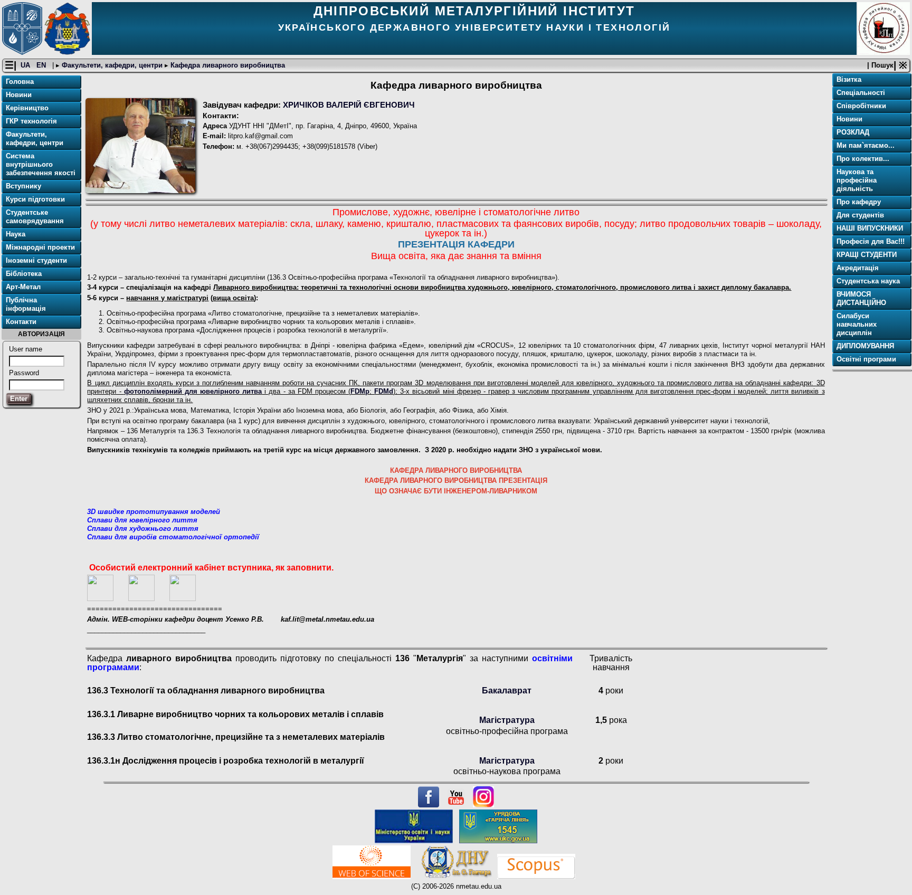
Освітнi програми (866, 359)
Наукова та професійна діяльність (857, 180)
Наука (15, 234)
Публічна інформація (26, 304)
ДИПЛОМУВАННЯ (865, 346)
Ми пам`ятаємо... (866, 145)
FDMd (383, 391)
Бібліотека (24, 274)
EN (42, 65)
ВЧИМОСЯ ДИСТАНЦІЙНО (861, 298)
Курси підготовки (35, 199)
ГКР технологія (31, 121)
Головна (20, 81)
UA (26, 65)
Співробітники (861, 106)
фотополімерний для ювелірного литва (193, 391)
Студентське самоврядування (35, 216)
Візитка (849, 79)
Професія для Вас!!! (871, 241)
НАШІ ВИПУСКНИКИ (870, 228)
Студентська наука (868, 281)
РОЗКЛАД (853, 132)
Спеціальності (861, 93)
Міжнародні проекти (40, 247)
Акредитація (858, 268)
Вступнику (23, 186)
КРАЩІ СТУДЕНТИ (867, 255)
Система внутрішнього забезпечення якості (40, 164)
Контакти (21, 322)
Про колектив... (863, 159)
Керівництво (27, 108)
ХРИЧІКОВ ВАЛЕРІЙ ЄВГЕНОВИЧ (349, 105)
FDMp (359, 391)
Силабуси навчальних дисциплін (857, 324)
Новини (19, 95)
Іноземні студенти (36, 260)
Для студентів (860, 215)
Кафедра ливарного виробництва (226, 65)
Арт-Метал (23, 287)
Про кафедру (859, 202)
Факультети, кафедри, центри (112, 65)
